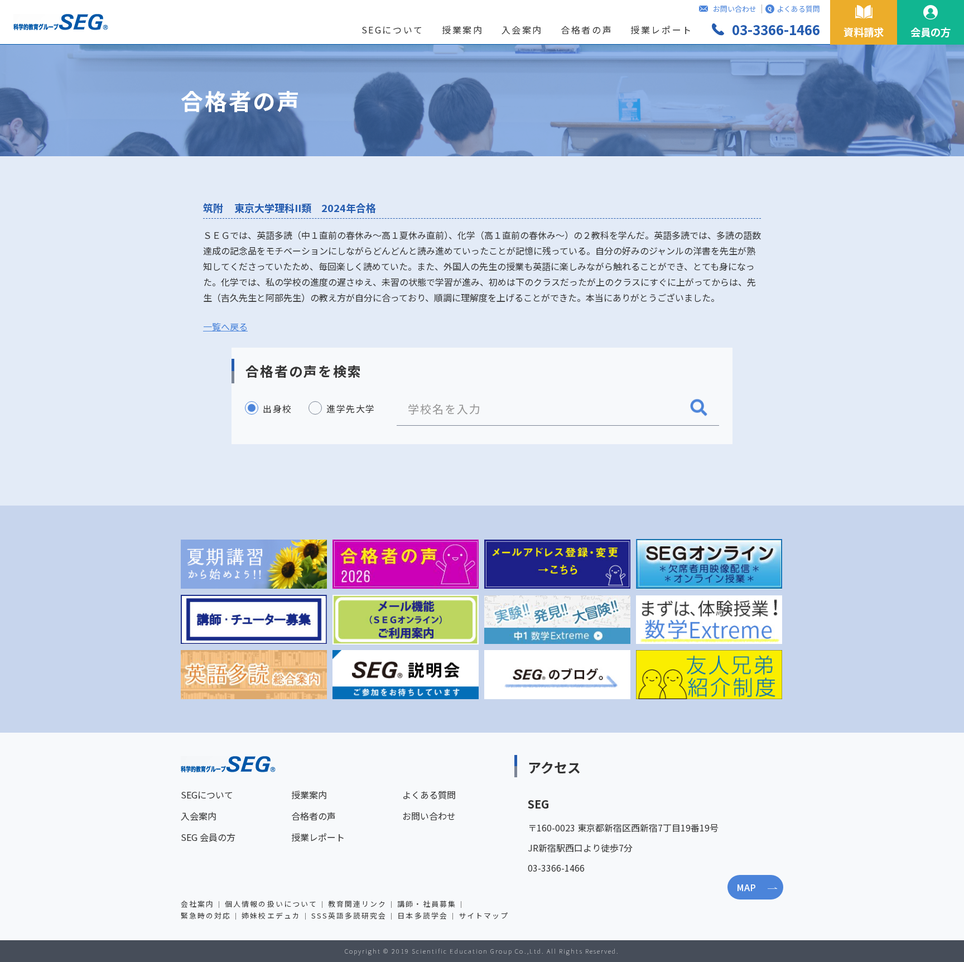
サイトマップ (484, 915)
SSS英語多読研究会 (349, 915)
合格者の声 (587, 29)
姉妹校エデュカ (271, 915)
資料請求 (864, 32)
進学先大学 (350, 408)
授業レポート (661, 29)
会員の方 (930, 32)
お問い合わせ (734, 8)
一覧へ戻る (225, 326)
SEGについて (393, 29)
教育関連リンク (357, 903)
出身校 (277, 408)
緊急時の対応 (206, 915)
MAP (746, 887)
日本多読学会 (422, 915)
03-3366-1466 (776, 29)
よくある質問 (798, 8)
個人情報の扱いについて (271, 903)
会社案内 (197, 903)
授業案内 (463, 29)
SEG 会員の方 (208, 837)
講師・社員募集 (426, 903)
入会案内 (522, 29)
